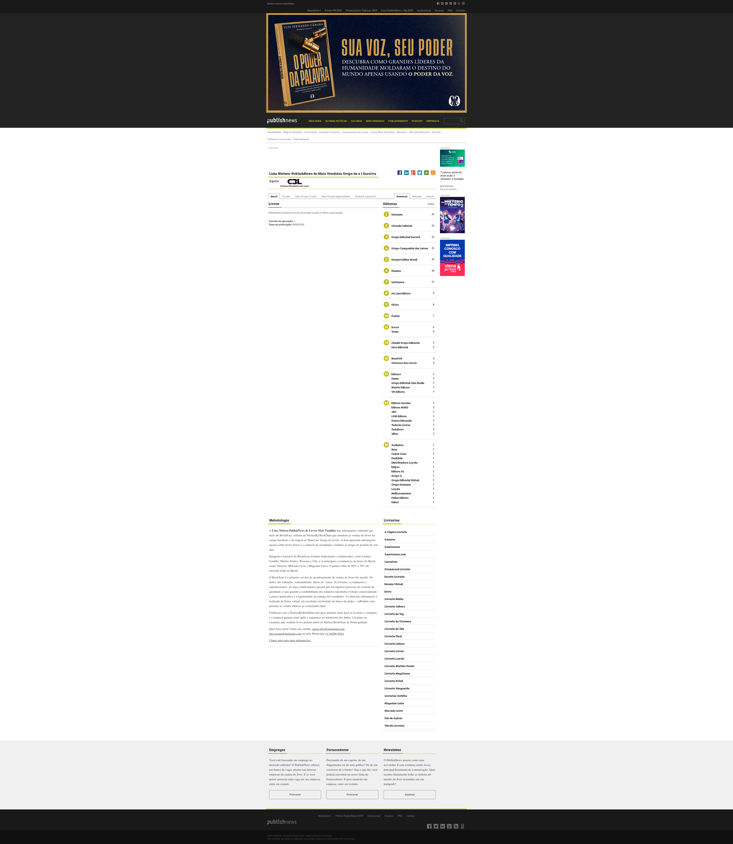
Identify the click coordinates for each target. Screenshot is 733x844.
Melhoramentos (401, 493)
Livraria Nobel (393, 681)
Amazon (389, 539)
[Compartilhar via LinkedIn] (406, 174)
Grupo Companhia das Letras (409, 248)
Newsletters (314, 10)
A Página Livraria (395, 532)
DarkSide (397, 458)
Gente (395, 378)
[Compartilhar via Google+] (413, 174)
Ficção (286, 196)
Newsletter (392, 749)
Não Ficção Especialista (335, 196)
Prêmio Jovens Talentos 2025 (361, 10)
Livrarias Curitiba (395, 695)
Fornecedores (337, 749)
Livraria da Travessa (397, 621)
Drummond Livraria (397, 569)
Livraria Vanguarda (396, 688)
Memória (402, 132)
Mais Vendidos (375, 121)
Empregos (432, 121)
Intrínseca (397, 282)
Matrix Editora (400, 387)
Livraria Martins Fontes (399, 666)
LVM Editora (399, 416)
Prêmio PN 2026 (333, 10)
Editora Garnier (401, 403)
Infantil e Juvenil (365, 196)
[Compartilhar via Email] (426, 174)
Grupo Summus (401, 484)
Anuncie (439, 10)
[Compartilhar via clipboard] (433, 174)
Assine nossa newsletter (280, 3)
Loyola (395, 489)
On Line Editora (400, 293)
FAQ (450, 10)
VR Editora (398, 391)
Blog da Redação (292, 132)
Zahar (395, 502)
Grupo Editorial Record (405, 237)
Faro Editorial (399, 347)
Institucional (424, 10)
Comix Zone (398, 454)
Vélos (394, 433)
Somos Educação (401, 420)
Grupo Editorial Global (405, 480)
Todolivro (397, 429)
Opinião (436, 132)
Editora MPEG (399, 407)
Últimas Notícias (336, 121)
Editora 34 (397, 471)
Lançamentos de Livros (355, 132)
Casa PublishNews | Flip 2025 (397, 10)
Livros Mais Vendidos (383, 132)
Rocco (395, 327)
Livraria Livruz (394, 651)
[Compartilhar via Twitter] (420, 174)
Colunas (356, 121)
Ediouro (396, 374)
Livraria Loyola (394, 658)
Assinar (410, 794)
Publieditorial (301, 139)
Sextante (396, 214)
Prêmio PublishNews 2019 (349, 815)
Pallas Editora (399, 497)
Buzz (394, 449)
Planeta (396, 271)
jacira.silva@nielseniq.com (328, 629)
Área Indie (314, 121)
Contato (460, 10)
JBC (393, 411)
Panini (395, 316)
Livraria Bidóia (393, 599)
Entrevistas (310, 132)
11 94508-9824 (334, 633)
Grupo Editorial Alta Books (407, 383)
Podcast (417, 121)
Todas (431, 204)
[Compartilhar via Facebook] (400, 174)
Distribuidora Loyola (404, 462)
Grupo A (396, 475)
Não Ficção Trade (305, 196)
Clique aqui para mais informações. (290, 640)
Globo (395, 304)
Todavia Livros (400, 425)
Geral (274, 196)
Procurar (295, 794)
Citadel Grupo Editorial (405, 343)
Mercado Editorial (419, 132)
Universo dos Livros (404, 363)
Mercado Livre (393, 710)
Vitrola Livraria (394, 725)
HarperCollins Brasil (404, 259)
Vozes (395, 331)
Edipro (395, 467)
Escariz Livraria (394, 576)
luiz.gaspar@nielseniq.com (285, 633)
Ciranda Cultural (401, 225)
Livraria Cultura (394, 606)
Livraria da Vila (394, 628)
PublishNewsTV (398, 121)
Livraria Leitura (394, 643)
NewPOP (396, 358)
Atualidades (274, 132)
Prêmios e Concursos (279, 139)
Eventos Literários (329, 132)
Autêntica (397, 445)
